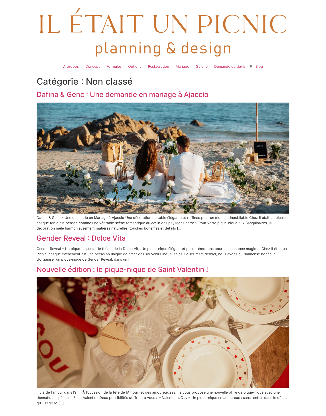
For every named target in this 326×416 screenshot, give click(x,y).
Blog (259, 66)
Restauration (158, 66)
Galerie (202, 66)
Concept (92, 66)
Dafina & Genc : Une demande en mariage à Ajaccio (122, 94)
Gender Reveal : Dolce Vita (81, 238)
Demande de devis (229, 66)
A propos (71, 66)
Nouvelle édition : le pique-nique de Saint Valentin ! (122, 269)
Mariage (182, 66)
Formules (114, 66)
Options (134, 66)
